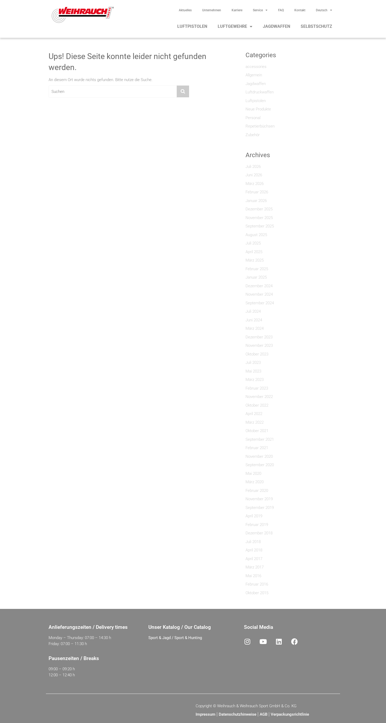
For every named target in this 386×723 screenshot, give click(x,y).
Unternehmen (211, 10)
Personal (253, 117)
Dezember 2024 (259, 286)
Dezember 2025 (259, 209)
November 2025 (259, 217)
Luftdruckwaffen (260, 92)
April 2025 (254, 251)
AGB (263, 714)
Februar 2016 (257, 584)
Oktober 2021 (257, 430)
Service (258, 10)
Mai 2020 (253, 473)
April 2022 (254, 413)
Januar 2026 (256, 200)
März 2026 (255, 183)
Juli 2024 (253, 311)
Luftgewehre (232, 26)
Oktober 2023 (257, 354)
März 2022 (255, 422)
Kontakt (299, 10)
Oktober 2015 (257, 593)
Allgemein (254, 75)
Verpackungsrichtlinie (290, 714)
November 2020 (259, 456)
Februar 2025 (257, 269)
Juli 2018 (253, 541)
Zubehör (253, 134)
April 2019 (254, 516)
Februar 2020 (257, 490)
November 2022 (259, 396)
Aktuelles (185, 10)
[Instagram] (247, 641)
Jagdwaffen (276, 26)
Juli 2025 (253, 243)
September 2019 (260, 507)
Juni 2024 (254, 320)
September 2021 (260, 439)
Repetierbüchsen (260, 126)
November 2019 (259, 499)
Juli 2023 (253, 362)
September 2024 (260, 303)
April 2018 (254, 550)
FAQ (281, 10)
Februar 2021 (257, 447)
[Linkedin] (278, 641)
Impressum (205, 714)
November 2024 (259, 294)
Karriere (237, 10)
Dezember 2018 (259, 533)
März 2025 (255, 260)
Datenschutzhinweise (237, 714)
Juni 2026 (254, 175)
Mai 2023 (253, 371)
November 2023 (259, 345)
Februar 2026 (257, 192)
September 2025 (260, 226)
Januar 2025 (256, 277)
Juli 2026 (253, 166)
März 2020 (255, 482)
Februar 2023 (257, 388)
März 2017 (255, 567)
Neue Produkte (258, 109)
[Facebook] (294, 641)
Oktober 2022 (257, 405)
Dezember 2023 (259, 337)
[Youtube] (263, 641)
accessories (256, 66)
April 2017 (254, 558)
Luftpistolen (192, 26)
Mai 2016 (253, 575)
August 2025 (256, 234)
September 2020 (260, 464)
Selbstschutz (316, 26)
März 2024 (255, 328)
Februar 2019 (257, 524)
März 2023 (255, 379)
